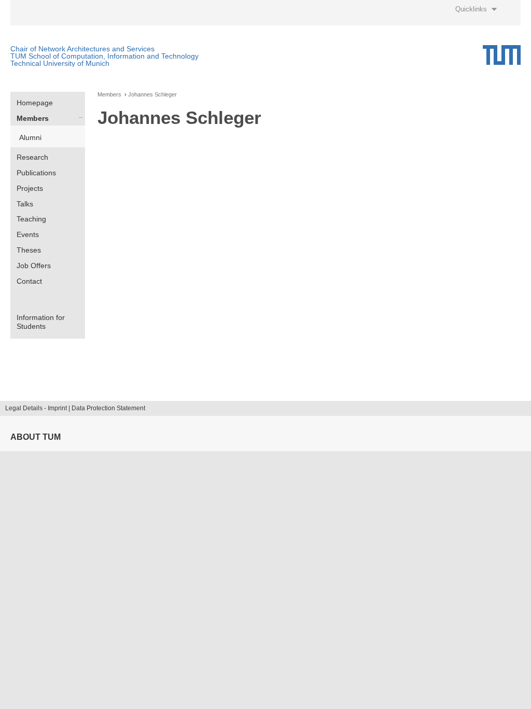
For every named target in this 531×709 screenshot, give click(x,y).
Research (32, 157)
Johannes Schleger (152, 95)
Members (33, 118)
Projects (30, 188)
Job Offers (34, 265)
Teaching (31, 219)
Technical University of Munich (59, 63)
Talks (25, 204)
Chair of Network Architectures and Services (82, 49)
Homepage (35, 103)
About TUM (35, 437)
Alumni (30, 137)
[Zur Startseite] (502, 55)
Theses (29, 250)
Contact (29, 281)
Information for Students (41, 321)
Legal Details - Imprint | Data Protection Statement (75, 408)
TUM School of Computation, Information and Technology (104, 56)
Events (28, 234)
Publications (36, 173)
